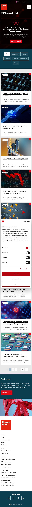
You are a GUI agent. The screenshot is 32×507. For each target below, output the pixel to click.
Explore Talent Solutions (8, 459)
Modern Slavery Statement (8, 475)
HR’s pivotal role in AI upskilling (15, 159)
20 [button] (22, 369)
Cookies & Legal (5, 480)
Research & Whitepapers (20, 58)
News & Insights (5, 439)
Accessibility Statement (7, 483)
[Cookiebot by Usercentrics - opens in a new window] (23, 221)
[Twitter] (13, 498)
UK (18, 1)
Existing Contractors (26, 1)
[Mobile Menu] (29, 7)
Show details (23, 269)
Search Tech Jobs (6, 464)
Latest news (15, 54)
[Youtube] (23, 498)
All (8, 54)
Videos (24, 54)
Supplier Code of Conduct (8, 472)
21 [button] (26, 369)
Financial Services (6, 451)
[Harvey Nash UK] (4, 7)
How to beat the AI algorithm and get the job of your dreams (15, 290)
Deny (16, 284)
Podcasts (7, 58)
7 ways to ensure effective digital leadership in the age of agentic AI (15, 323)
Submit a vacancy (6, 462)
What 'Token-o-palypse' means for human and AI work (14, 192)
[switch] (28, 252)
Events (16, 63)
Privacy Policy (5, 470)
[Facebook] (18, 498)
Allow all (16, 274)
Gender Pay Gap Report (8, 477)
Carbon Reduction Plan (7, 485)
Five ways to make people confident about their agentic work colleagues (14, 355)
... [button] (19, 369)
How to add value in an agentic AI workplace (15, 95)
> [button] (29, 369)
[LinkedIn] (9, 498)
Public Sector (5, 453)
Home (2, 437)
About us (3, 442)
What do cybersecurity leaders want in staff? (14, 127)
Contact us (4, 445)
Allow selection (16, 279)
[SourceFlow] (18, 504)
